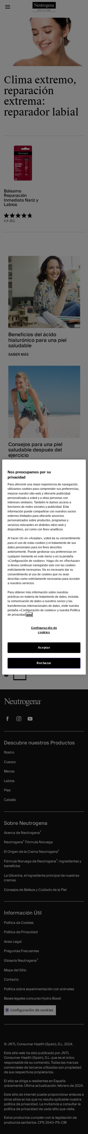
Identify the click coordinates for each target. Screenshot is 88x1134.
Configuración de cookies (44, 630)
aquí (29, 614)
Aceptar (44, 647)
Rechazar (44, 663)
